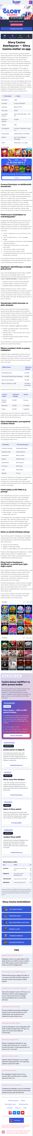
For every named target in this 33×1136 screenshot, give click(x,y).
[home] (16, 2)
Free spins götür (16, 823)
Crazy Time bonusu (16, 795)
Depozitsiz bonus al (16, 765)
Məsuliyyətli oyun (10, 1104)
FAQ (25, 1108)
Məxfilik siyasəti (13, 1100)
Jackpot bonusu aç (16, 852)
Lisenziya (10, 1108)
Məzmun (18, 1108)
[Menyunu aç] (30, 2)
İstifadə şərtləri (23, 1104)
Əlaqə (23, 1100)
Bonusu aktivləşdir (16, 735)
